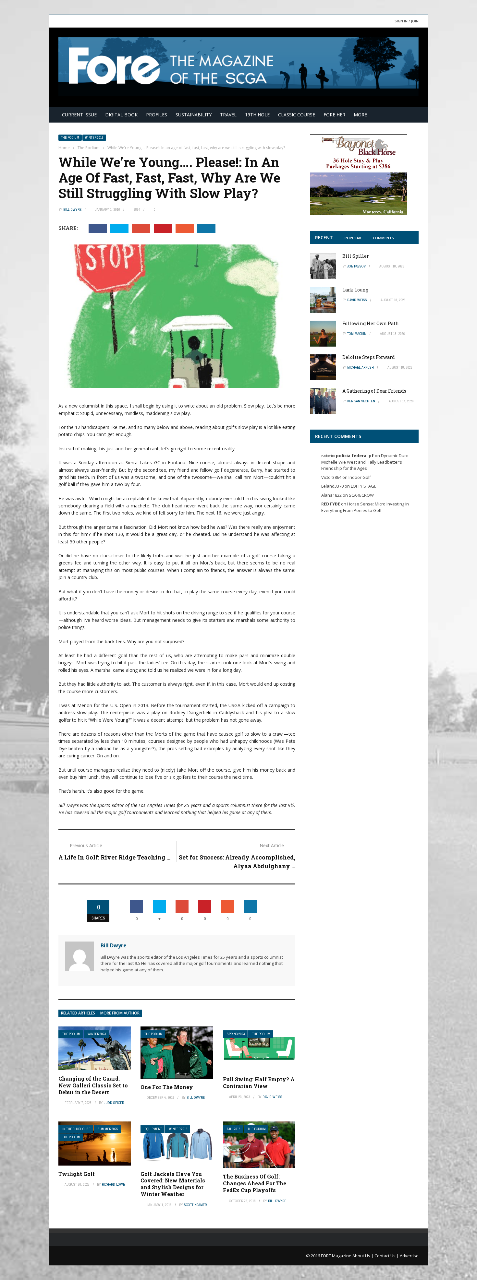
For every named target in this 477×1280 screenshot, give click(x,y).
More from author (120, 1013)
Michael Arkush (360, 367)
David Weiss (272, 1097)
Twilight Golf (76, 1173)
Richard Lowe (113, 1184)
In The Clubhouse (76, 1129)
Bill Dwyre (72, 209)
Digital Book (121, 115)
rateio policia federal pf (347, 455)
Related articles (78, 1013)
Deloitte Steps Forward (368, 357)
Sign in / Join (407, 20)
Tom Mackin (356, 333)
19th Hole (257, 115)
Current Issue (79, 115)
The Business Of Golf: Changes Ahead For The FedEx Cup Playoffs (254, 1183)
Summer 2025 (108, 1129)
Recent (324, 237)
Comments (383, 237)
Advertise (409, 1256)
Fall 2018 (233, 1129)
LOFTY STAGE (363, 486)
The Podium (70, 138)
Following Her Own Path (370, 323)
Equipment (153, 1129)
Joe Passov (356, 266)
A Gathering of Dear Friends (374, 391)
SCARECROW (361, 495)
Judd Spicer (114, 1102)
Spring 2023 (236, 1034)
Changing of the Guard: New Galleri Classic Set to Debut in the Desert (93, 1085)
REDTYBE (330, 504)
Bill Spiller (355, 256)
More (360, 115)
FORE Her (334, 115)
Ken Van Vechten (361, 401)
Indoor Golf (360, 477)
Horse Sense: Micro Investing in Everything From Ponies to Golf (365, 507)
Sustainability (194, 115)
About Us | (363, 1256)
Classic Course (296, 115)
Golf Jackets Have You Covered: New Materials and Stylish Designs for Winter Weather (173, 1183)
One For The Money (167, 1087)
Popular (353, 237)
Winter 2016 (94, 138)
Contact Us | (387, 1256)
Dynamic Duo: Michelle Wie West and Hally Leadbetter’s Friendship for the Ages (364, 462)
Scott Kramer (195, 1205)
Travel (228, 115)
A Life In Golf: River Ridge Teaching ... (114, 857)
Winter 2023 (97, 1034)
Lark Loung (355, 290)
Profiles (156, 115)
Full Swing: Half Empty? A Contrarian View (259, 1082)
